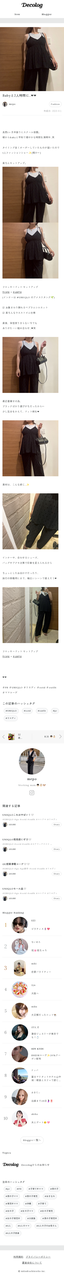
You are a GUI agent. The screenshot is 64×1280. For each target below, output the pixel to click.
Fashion (55, 104)
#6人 (8, 1226)
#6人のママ (24, 1226)
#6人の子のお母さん (46, 1226)
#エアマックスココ (40, 844)
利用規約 (18, 1256)
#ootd (27, 711)
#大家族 (31, 1218)
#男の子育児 (31, 1196)
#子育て (42, 1203)
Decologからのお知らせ (35, 1164)
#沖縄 (28, 1203)
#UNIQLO (11, 711)
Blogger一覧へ (32, 1140)
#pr (55, 711)
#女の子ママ (27, 1211)
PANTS (17, 292)
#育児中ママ (12, 1203)
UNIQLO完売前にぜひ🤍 (17, 839)
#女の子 (10, 1211)
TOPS (6, 292)
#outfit (42, 711)
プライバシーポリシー (38, 1256)
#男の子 (54, 1189)
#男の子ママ (12, 1196)
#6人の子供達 (13, 1233)
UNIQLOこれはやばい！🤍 (18, 814)
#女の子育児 (46, 1211)
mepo (32, 779)
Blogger (47, 14)
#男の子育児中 (49, 1218)
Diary (57, 824)
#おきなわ (50, 1196)
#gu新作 (24, 868)
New (17, 14)
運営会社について (32, 1262)
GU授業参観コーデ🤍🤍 (16, 864)
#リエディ (11, 718)
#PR (19, 1189)
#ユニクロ (41, 819)
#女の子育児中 (13, 1218)
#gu (16, 819)
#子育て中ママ (36, 1189)
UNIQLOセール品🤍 (14, 888)
